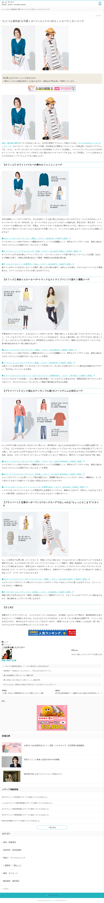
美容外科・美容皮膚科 (12, 850)
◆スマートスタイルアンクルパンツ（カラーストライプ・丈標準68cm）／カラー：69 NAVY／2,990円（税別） (47, 376)
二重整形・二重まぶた (12, 865)
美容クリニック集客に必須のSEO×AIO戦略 (42, 760)
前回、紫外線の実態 (10, 143)
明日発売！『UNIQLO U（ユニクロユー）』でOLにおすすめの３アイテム (27, 671)
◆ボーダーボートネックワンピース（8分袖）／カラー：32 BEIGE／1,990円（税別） (37, 592)
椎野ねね (74, 650)
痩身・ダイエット (10, 873)
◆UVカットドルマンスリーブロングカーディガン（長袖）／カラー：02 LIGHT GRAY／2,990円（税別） (45, 579)
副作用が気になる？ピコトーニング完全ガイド (43, 774)
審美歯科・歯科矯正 (11, 881)
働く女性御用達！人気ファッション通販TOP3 (18, 675)
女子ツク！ (51, 900)
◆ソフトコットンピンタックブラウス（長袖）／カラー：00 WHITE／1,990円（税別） (37, 363)
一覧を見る (52, 827)
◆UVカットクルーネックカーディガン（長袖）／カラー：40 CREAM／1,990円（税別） (38, 350)
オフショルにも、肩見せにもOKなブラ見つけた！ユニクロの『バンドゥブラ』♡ (30, 684)
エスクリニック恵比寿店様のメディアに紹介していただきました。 (26, 809)
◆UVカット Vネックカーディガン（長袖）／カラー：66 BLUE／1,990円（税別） (35, 238)
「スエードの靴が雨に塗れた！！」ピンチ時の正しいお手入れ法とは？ (26, 666)
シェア (5, 642)
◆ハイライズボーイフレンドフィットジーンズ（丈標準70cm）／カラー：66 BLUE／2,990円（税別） (44, 487)
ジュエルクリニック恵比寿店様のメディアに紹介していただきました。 (28, 803)
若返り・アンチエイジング (14, 858)
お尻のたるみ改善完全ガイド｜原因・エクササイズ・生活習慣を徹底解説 (54, 745)
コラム (6, 889)
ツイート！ (7, 645)
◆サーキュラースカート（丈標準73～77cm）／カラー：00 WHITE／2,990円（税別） (37, 264)
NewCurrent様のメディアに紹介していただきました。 (21, 821)
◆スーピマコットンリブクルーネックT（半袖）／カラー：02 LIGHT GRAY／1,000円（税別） (40, 251)
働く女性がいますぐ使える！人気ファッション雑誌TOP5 (22, 680)
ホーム (3, 9)
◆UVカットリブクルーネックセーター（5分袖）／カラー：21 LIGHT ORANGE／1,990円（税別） (42, 474)
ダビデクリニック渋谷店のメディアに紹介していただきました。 (25, 797)
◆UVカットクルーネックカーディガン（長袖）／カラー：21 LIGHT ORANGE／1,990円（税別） (42, 461)
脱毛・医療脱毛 (9, 842)
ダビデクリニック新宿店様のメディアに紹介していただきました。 (26, 815)
